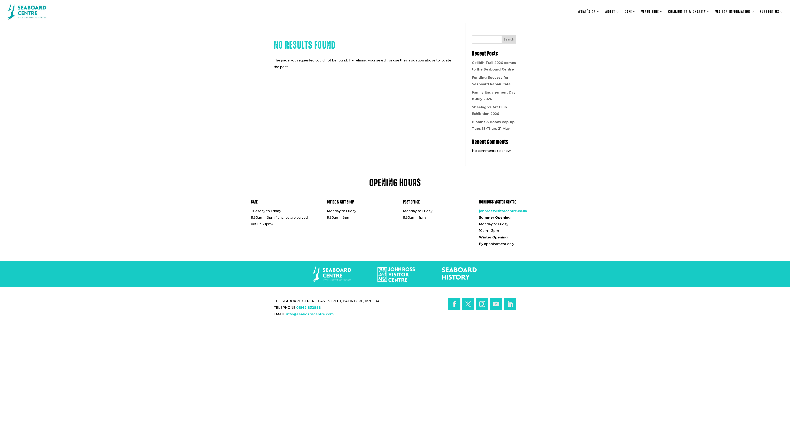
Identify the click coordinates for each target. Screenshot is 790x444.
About (610, 12)
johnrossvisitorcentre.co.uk (503, 211)
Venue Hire (650, 12)
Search (509, 39)
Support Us (769, 12)
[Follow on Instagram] (482, 304)
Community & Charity (687, 12)
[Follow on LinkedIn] (510, 304)
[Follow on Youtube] (496, 304)
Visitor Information (732, 12)
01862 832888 (308, 308)
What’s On (587, 12)
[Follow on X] (468, 304)
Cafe (628, 12)
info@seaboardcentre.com (310, 314)
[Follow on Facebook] (454, 304)
